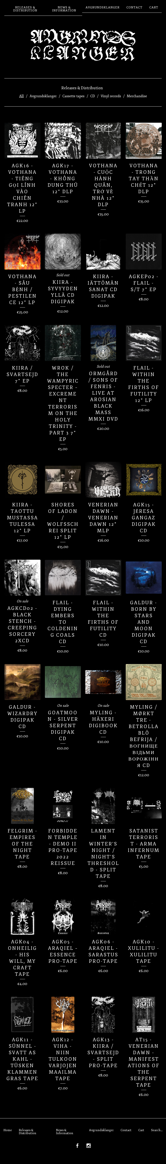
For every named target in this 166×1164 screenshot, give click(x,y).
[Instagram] (88, 1146)
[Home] (83, 45)
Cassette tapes (73, 96)
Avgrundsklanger (103, 7)
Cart (153, 7)
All (21, 96)
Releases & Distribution (25, 9)
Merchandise (137, 96)
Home (7, 1130)
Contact (134, 7)
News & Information (64, 9)
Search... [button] (157, 1130)
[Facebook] (77, 1146)
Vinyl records (111, 96)
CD (92, 96)
